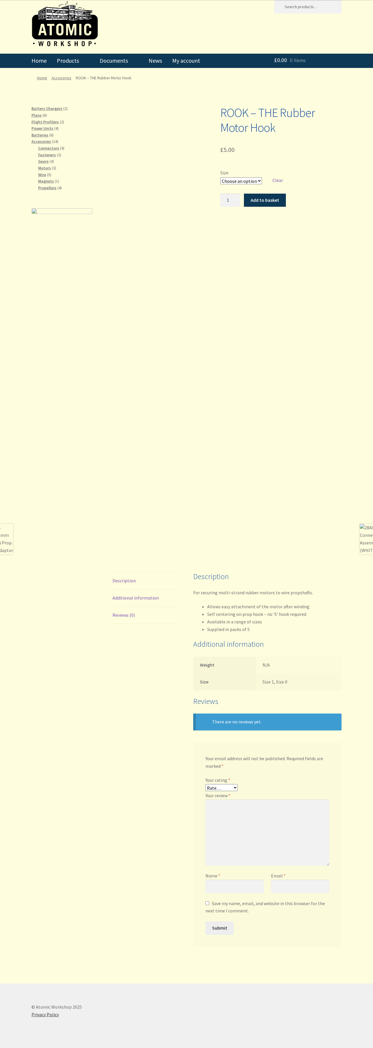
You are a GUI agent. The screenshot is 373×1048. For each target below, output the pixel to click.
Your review (218, 795)
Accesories (61, 77)
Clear (277, 180)
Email (278, 876)
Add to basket (265, 200)
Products (68, 60)
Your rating (217, 780)
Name (212, 876)
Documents (114, 60)
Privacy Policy (45, 1014)
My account (186, 60)
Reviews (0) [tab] (123, 615)
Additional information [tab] (135, 598)
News (155, 60)
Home (39, 60)
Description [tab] (124, 580)
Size (224, 173)
